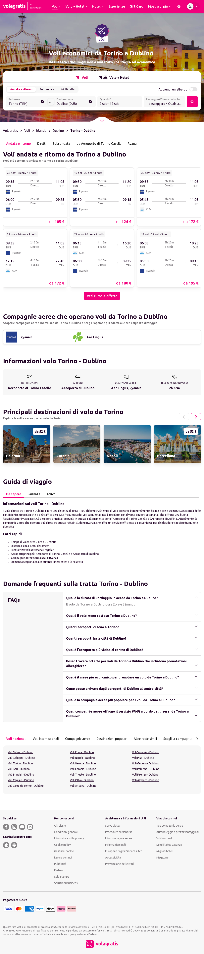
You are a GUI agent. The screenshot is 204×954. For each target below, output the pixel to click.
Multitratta (68, 89)
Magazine (162, 857)
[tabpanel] (102, 223)
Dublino (58, 130)
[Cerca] (192, 101)
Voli (27, 130)
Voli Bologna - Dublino (21, 757)
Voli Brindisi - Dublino (21, 774)
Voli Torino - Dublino (20, 763)
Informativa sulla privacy (69, 838)
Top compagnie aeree (169, 825)
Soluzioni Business (66, 883)
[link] (35, 196)
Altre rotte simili (145, 738)
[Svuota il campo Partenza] (42, 101)
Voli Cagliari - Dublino (21, 780)
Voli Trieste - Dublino (83, 774)
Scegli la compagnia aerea (182, 738)
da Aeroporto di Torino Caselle (98, 143)
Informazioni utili (115, 844)
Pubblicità (60, 863)
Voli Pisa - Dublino (143, 757)
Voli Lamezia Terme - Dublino (26, 785)
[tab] (81, 77)
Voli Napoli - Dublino (82, 757)
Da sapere (13, 494)
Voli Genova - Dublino (145, 763)
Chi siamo (60, 825)
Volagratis (10, 130)
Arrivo (51, 494)
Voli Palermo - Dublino (145, 769)
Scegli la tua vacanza (169, 844)
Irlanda (41, 130)
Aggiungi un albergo (173, 89)
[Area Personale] (193, 6)
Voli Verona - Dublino (83, 763)
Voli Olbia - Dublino (82, 780)
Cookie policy (62, 844)
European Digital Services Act (123, 851)
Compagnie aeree (77, 738)
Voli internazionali (46, 738)
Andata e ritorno (21, 89)
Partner (58, 870)
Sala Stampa (61, 876)
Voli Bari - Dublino (19, 769)
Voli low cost (164, 838)
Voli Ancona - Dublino (83, 785)
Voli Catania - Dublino (83, 769)
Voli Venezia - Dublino (145, 752)
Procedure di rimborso (118, 832)
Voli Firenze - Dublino (145, 774)
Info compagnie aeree (118, 838)
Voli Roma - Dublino (82, 752)
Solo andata (47, 89)
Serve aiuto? (112, 825)
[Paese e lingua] (179, 6)
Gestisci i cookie (64, 851)
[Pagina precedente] (184, 416)
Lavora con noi (63, 857)
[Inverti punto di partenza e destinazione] (51, 101)
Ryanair (133, 143)
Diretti (41, 143)
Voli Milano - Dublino (20, 752)
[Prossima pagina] (196, 416)
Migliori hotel (164, 851)
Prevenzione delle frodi (119, 863)
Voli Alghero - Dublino (145, 780)
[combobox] (26, 102)
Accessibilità (113, 857)
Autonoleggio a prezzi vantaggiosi (177, 832)
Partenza (33, 494)
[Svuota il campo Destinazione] (90, 101)
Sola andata (61, 143)
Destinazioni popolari (111, 738)
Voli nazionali (16, 738)
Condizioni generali (66, 832)
